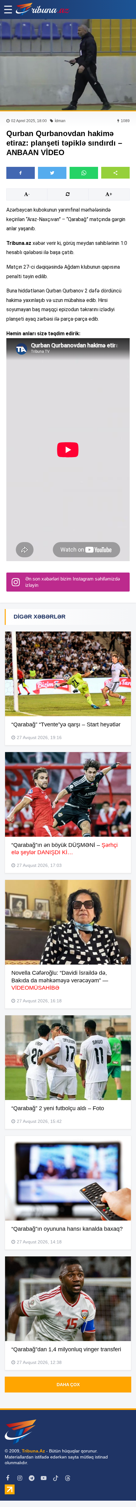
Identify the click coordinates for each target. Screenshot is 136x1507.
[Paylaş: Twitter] (52, 173)
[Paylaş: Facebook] (20, 173)
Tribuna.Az (33, 1450)
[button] (115, 173)
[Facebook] (7, 1478)
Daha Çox (68, 1384)
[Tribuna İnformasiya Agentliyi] (43, 9)
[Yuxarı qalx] (118, 1489)
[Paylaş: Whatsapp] (84, 173)
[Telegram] (31, 1478)
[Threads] (68, 1478)
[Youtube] (43, 1478)
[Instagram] (19, 1478)
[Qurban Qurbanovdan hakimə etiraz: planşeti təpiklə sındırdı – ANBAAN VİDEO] (68, 64)
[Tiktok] (56, 1478)
